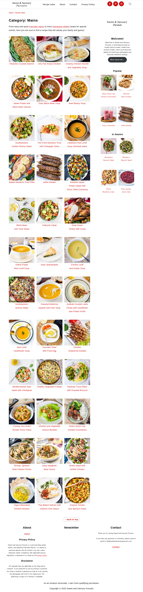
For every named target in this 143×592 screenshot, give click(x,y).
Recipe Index (49, 4)
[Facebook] (109, 3)
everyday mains (36, 26)
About (62, 4)
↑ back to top (71, 519)
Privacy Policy (88, 4)
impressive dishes (61, 26)
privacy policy (42, 555)
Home (11, 12)
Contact (73, 4)
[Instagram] (121, 3)
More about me (116, 59)
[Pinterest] (115, 3)
